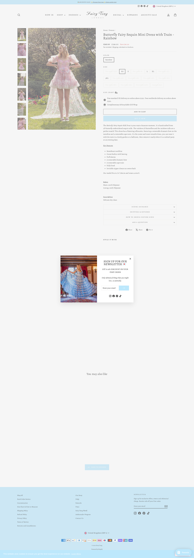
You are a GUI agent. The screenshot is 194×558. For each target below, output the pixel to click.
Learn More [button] (76, 554)
